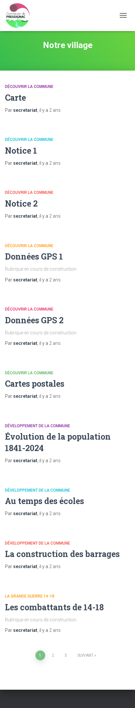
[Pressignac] (19, 15)
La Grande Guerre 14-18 (29, 596)
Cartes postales (34, 383)
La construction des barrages (62, 553)
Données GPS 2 (34, 320)
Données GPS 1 (34, 256)
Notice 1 (21, 150)
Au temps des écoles (44, 501)
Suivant (85, 655)
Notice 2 (21, 203)
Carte (15, 97)
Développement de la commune (37, 426)
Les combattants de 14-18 (54, 607)
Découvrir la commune (29, 86)
